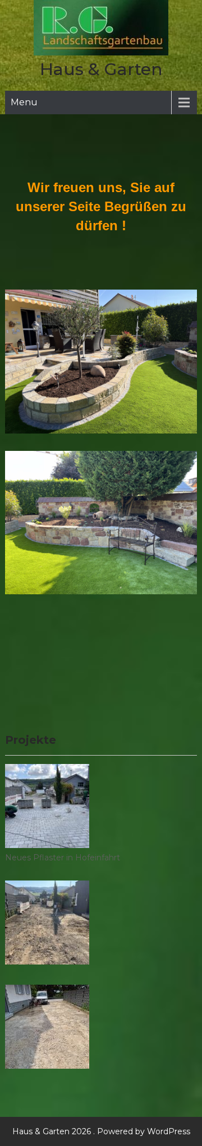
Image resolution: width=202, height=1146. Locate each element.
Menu (24, 102)
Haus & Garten (101, 69)
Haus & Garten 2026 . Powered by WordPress (101, 1131)
